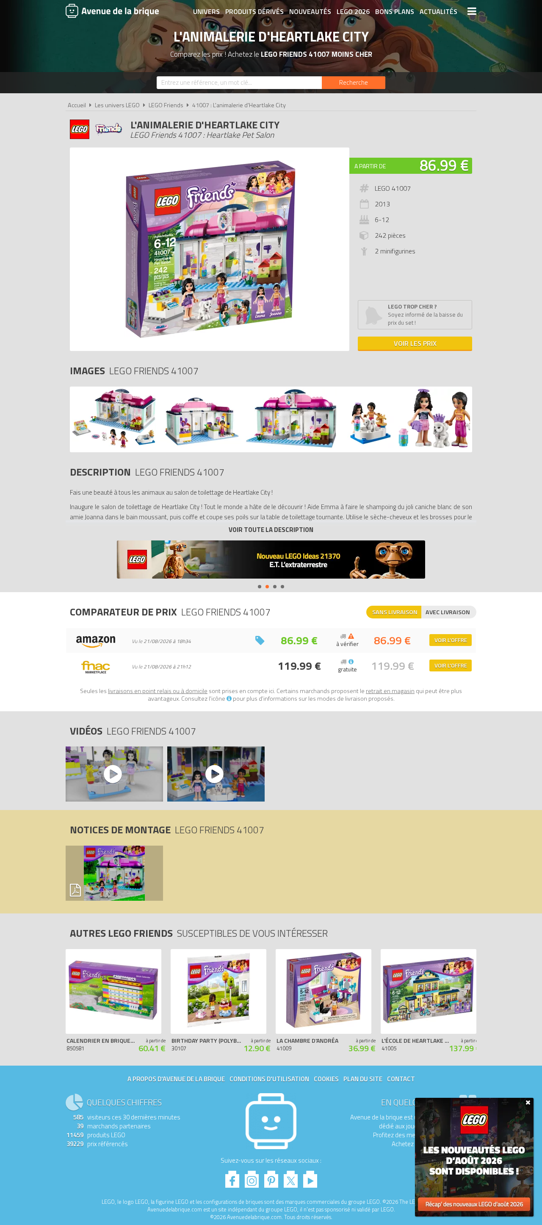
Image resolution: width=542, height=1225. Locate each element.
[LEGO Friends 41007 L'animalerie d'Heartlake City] (114, 446)
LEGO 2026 (353, 11)
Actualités (438, 11)
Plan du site (362, 1079)
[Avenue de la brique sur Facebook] (232, 1176)
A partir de (370, 165)
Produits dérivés (254, 11)
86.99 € (444, 165)
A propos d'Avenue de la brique (176, 1079)
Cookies (326, 1079)
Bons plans (394, 11)
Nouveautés (310, 11)
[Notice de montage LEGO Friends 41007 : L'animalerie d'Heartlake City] (114, 873)
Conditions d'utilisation (269, 1079)
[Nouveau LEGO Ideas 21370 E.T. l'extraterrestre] (271, 560)
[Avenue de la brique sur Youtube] (310, 1176)
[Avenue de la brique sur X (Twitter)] (291, 1176)
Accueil (77, 105)
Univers (206, 11)
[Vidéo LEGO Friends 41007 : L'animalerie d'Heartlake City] (114, 774)
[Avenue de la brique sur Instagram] (252, 1176)
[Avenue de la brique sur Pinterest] (271, 1176)
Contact (401, 1079)
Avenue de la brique (112, 10)
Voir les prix (415, 343)
